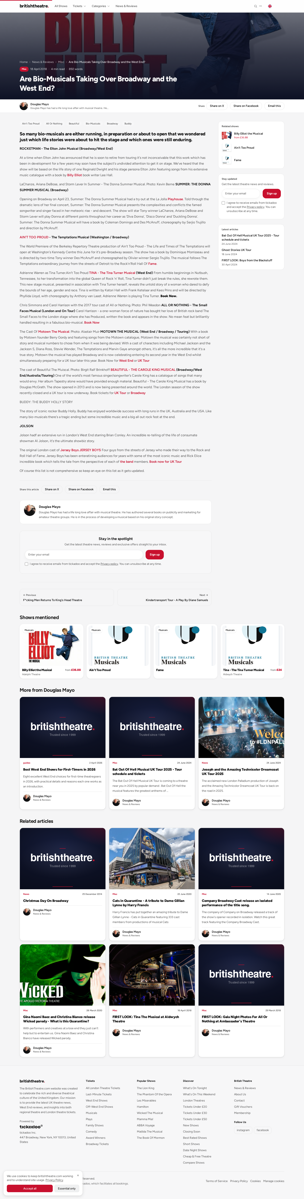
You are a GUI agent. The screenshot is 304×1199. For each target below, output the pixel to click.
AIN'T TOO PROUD (34, 237)
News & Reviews (126, 6)
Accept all (29, 1188)
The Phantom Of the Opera (154, 1094)
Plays (89, 1119)
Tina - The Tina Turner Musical (243, 670)
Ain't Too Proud (100, 670)
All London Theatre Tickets (103, 1088)
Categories (99, 6)
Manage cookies (273, 1181)
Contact (239, 1100)
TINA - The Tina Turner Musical (112, 273)
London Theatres (194, 1100)
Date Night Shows (195, 1150)
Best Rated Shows (195, 1138)
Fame (152, 264)
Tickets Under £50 (195, 1119)
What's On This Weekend (199, 1094)
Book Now (91, 322)
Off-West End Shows (99, 1107)
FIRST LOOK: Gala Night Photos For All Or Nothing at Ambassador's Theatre (234, 1019)
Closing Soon (191, 1131)
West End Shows (97, 1100)
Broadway (138, 393)
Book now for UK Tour (165, 462)
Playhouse (175, 199)
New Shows (191, 1125)
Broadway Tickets (97, 1144)
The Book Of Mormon (151, 1138)
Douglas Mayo (49, 507)
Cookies (255, 1181)
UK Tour (144, 361)
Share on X (217, 106)
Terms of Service (217, 1181)
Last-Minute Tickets (99, 1094)
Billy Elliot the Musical (37, 670)
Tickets (77, 6)
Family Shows (95, 1125)
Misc (61, 62)
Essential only (67, 1188)
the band (126, 462)
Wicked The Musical (150, 1113)
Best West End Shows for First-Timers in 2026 (59, 769)
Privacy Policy (239, 1181)
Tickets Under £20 (195, 1107)
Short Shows (191, 1144)
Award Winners (95, 1138)
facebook (263, 1130)
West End (126, 361)
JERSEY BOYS (90, 450)
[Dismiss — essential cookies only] (78, 1175)
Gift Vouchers (243, 1107)
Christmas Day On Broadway (45, 901)
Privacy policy (109, 564)
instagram (243, 1130)
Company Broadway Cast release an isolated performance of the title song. (237, 903)
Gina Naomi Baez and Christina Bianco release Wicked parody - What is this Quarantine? (59, 1019)
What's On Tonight (195, 1088)
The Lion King (145, 1088)
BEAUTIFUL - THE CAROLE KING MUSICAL (143, 370)
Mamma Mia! (145, 1119)
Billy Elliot (74, 175)
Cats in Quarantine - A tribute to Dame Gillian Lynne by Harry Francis (148, 903)
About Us (240, 1094)
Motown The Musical (53, 332)
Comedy (91, 1131)
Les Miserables (146, 1100)
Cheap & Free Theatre (197, 1156)
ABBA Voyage (146, 1125)
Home (24, 62)
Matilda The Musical (149, 1131)
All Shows (61, 6)
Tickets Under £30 (195, 1113)
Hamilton (143, 1107)
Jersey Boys (69, 450)
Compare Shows (194, 1162)
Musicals (29, 630)
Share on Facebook (246, 106)
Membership (242, 1113)
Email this (274, 106)
